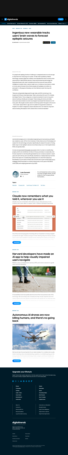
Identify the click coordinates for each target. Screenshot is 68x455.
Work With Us (14, 436)
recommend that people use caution (27, 150)
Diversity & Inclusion (16, 438)
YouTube (21, 381)
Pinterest (26, 381)
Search (65, 19)
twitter (23, 176)
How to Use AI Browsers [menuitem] (52, 23)
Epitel (25, 78)
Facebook (13, 381)
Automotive (18, 399)
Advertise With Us (19, 409)
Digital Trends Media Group (20, 446)
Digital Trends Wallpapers (44, 409)
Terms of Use (14, 440)
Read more (16, 242)
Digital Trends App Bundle (44, 413)
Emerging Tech (22, 185)
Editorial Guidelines (20, 411)
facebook (20, 176)
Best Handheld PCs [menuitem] (42, 23)
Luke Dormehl (16, 42)
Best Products (42, 395)
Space (40, 390)
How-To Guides (42, 397)
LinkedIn (29, 381)
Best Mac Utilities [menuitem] (32, 23)
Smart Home (18, 395)
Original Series (42, 399)
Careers (13, 433)
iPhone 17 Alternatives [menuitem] (63, 23)
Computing (18, 388)
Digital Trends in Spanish (44, 411)
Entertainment (19, 397)
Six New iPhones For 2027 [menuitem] (22, 23)
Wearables (14, 185)
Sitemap (26, 438)
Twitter (18, 381)
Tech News (43, 185)
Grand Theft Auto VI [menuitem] (11, 23)
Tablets (40, 386)
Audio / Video (19, 393)
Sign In (60, 19)
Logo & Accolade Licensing (21, 413)
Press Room (27, 436)
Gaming (17, 390)
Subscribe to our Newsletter (44, 405)
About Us (18, 405)
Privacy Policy (27, 433)
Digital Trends (8, 21)
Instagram (15, 381)
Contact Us (18, 407)
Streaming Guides (43, 393)
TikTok (23, 381)
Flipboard (31, 381)
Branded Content (42, 407)
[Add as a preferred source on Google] (46, 42)
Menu (2, 19)
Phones (17, 386)
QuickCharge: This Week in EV (33, 185)
